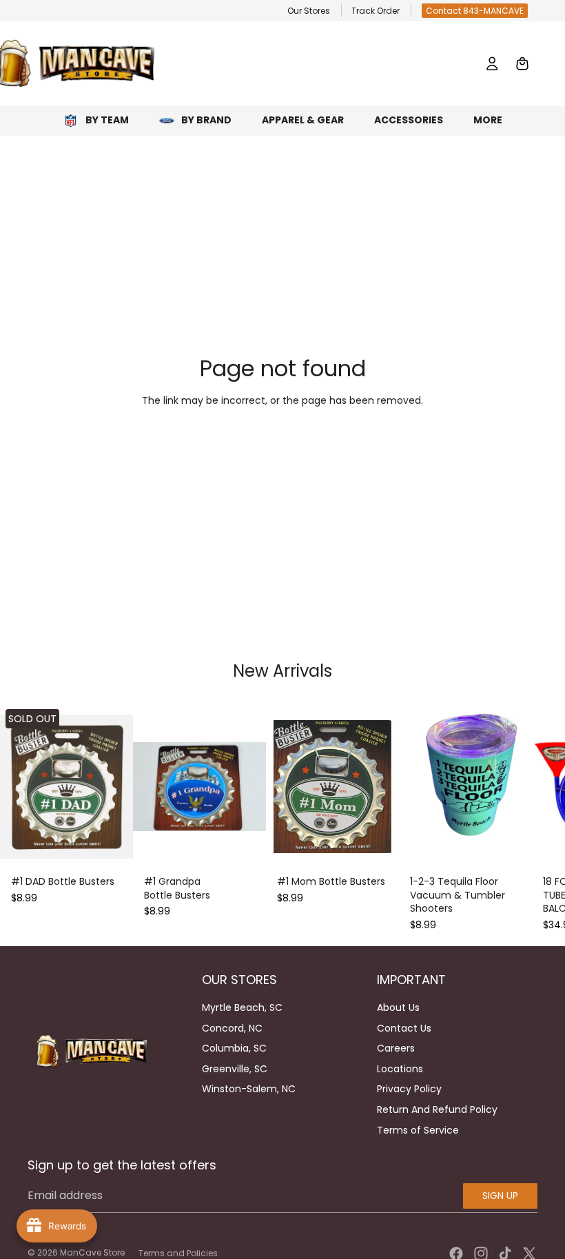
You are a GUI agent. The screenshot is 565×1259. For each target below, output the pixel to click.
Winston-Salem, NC (249, 1089)
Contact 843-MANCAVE (475, 11)
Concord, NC (232, 1028)
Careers (396, 1048)
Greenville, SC (234, 1069)
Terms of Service (418, 1130)
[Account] (492, 63)
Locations (400, 1069)
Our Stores (308, 11)
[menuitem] (487, 120)
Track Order (375, 11)
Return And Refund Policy (437, 1109)
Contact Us (404, 1028)
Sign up (500, 1195)
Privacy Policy (409, 1089)
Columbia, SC (234, 1048)
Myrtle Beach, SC (242, 1007)
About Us (398, 1007)
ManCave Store (92, 1252)
